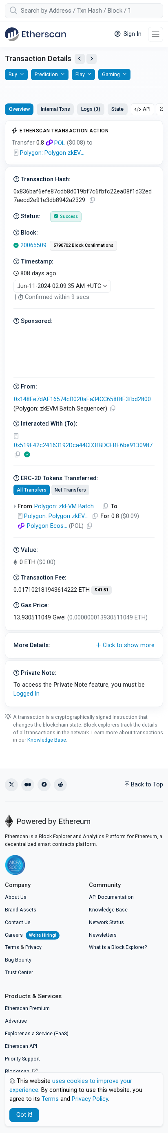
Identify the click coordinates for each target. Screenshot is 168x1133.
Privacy (33, 947)
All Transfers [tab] (31, 490)
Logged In (26, 693)
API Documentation (111, 897)
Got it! (24, 1114)
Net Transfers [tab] (70, 490)
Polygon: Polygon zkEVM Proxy (52, 152)
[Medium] (27, 784)
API (146, 109)
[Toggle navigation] (155, 34)
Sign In (131, 34)
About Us (16, 897)
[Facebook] (44, 784)
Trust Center (19, 972)
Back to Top (147, 784)
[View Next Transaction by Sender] (91, 59)
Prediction (46, 74)
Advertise (16, 1021)
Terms (12, 947)
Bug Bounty (18, 960)
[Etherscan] (35, 34)
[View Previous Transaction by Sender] (80, 59)
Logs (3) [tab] (90, 109)
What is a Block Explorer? (118, 947)
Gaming (111, 74)
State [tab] (117, 109)
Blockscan (18, 1071)
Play (80, 74)
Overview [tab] (19, 109)
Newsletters (103, 935)
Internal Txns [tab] (55, 109)
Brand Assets (20, 910)
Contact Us (18, 922)
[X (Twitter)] (11, 784)
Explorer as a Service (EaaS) (37, 1033)
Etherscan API (21, 1046)
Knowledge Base (46, 740)
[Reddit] (60, 784)
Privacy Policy (90, 1099)
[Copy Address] (112, 408)
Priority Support (22, 1059)
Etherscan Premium (27, 1008)
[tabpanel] (84, 413)
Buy (13, 74)
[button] (84, 645)
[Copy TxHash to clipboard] (92, 200)
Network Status (106, 922)
